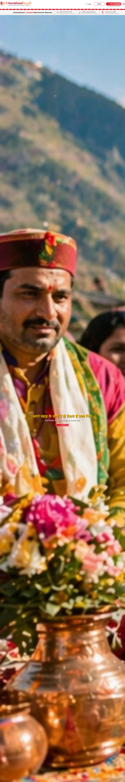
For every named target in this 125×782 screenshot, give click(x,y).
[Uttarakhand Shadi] (15, 3)
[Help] (124, 4)
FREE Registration (114, 4)
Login (89, 4)
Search (99, 4)
